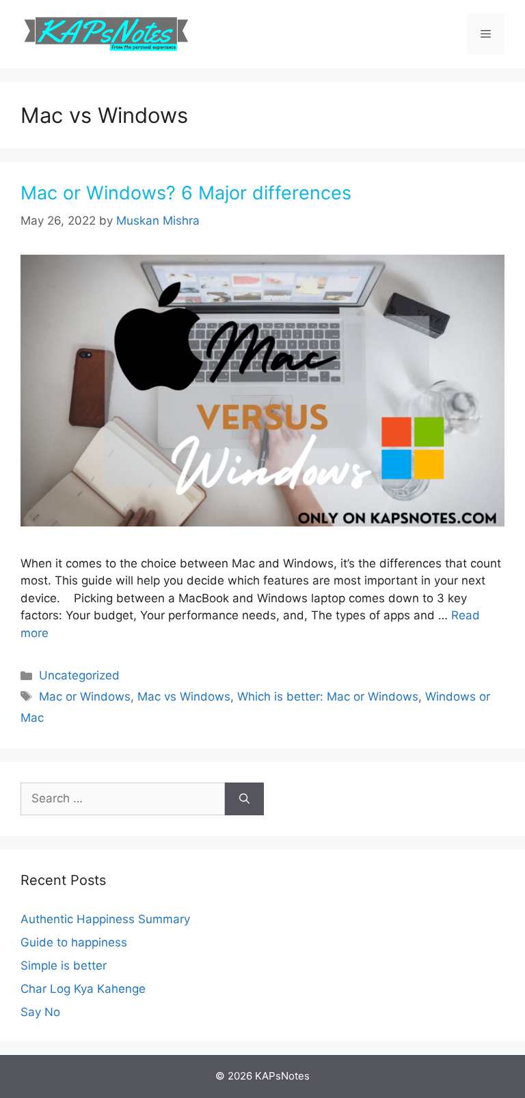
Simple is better (64, 965)
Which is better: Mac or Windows (327, 696)
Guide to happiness (74, 942)
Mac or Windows (85, 696)
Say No (40, 1012)
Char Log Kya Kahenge (83, 989)
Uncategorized (79, 675)
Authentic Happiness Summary (105, 919)
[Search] (244, 799)
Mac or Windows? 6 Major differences (186, 193)
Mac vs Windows (183, 696)
